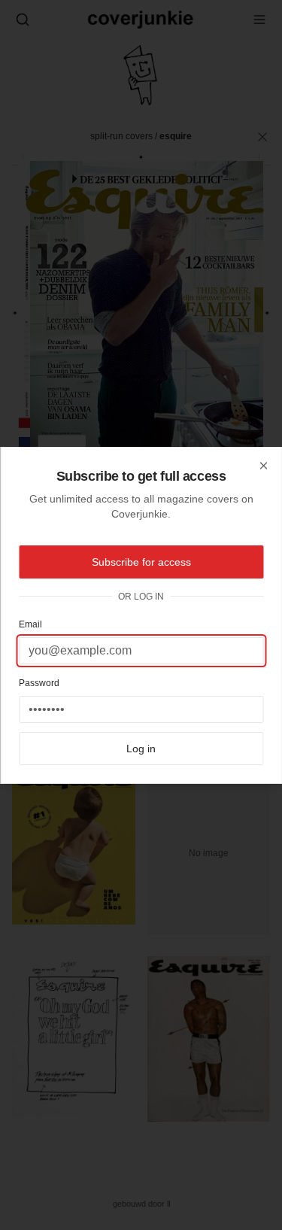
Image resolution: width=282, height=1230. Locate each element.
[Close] (263, 466)
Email (30, 624)
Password (39, 683)
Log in (141, 749)
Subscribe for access (141, 562)
